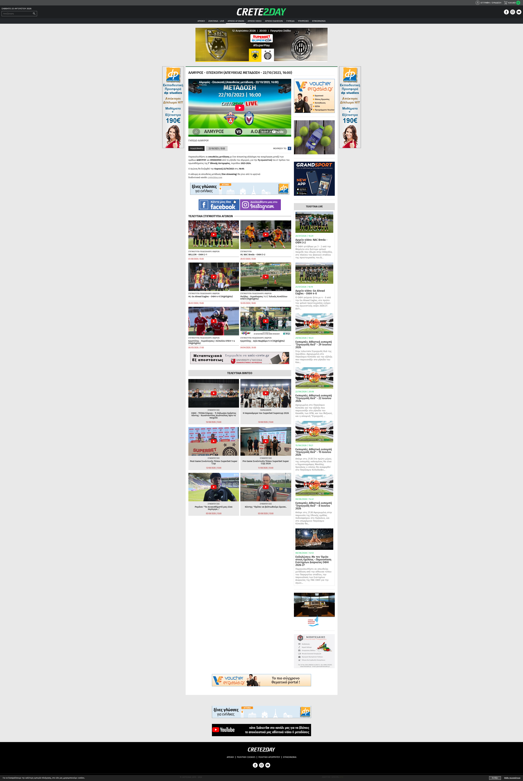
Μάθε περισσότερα (512, 778)
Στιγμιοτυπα (194, 251)
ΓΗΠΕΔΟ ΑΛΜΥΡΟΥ (198, 140)
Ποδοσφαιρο (196, 148)
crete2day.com (215, 177)
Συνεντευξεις (214, 410)
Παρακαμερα (265, 410)
